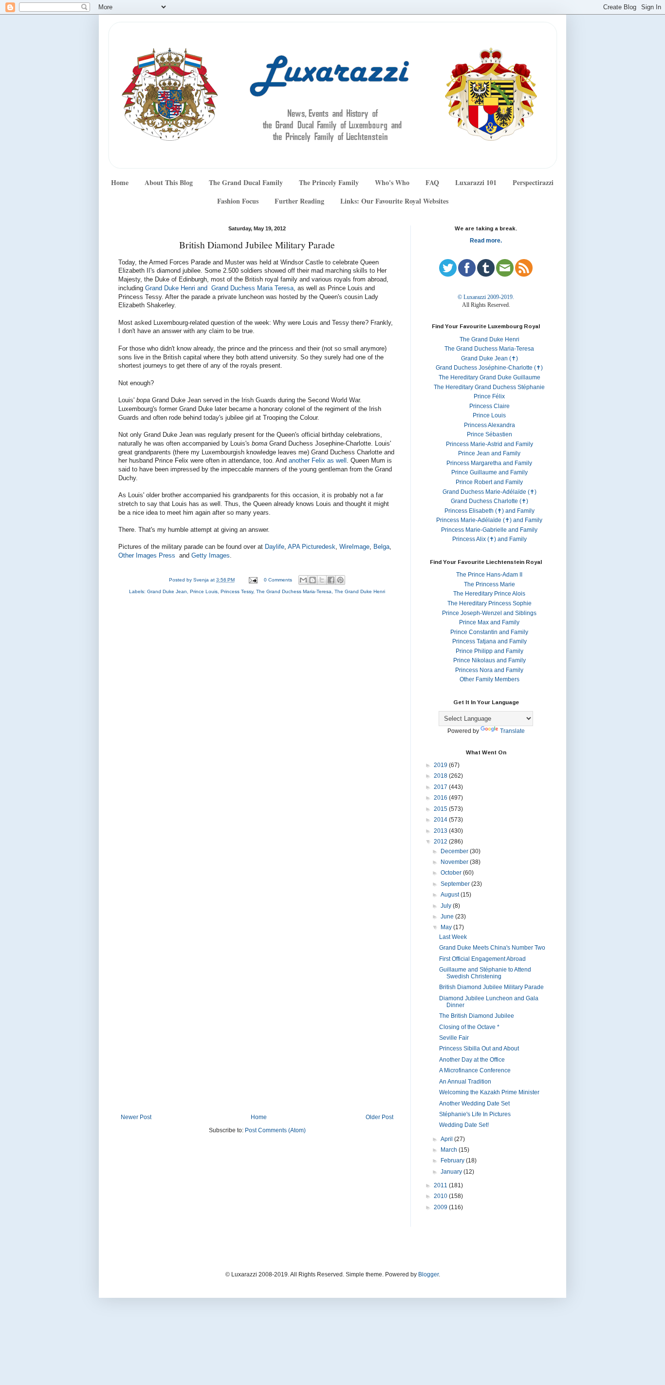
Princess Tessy (237, 591)
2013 (441, 831)
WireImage (354, 546)
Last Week (453, 937)
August (451, 895)
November (455, 862)
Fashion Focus (238, 201)
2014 (441, 820)
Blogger (428, 1274)
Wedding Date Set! (464, 1125)
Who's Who (392, 182)
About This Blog (169, 182)
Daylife (274, 546)
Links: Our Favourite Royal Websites (394, 201)
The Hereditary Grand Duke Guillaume (489, 377)
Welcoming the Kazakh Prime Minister (489, 1092)
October (452, 873)
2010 (441, 1196)
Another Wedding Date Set (474, 1103)
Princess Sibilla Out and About (479, 1048)
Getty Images (210, 555)
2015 (441, 809)
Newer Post (136, 1117)
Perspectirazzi (533, 182)
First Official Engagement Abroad (482, 959)
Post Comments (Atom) (275, 1130)
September (456, 884)
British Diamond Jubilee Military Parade (491, 987)
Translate (512, 731)
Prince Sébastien (489, 434)
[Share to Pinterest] (340, 580)
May (447, 927)
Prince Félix (489, 396)
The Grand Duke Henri (359, 591)
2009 (441, 1207)
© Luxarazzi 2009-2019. (486, 297)
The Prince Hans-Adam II (489, 575)
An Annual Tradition (465, 1082)
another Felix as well (318, 460)
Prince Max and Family (489, 622)
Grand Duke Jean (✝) (489, 358)
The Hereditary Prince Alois (489, 594)
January (452, 1172)
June (448, 916)
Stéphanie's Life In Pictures (475, 1114)
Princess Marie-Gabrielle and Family (489, 530)
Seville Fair (454, 1038)
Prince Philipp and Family (489, 651)
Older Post (379, 1117)
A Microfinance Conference (475, 1070)
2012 (441, 841)
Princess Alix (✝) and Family (489, 539)
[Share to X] (322, 580)
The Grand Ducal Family (246, 182)
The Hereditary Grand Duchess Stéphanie (489, 387)
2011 (441, 1185)
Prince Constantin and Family (489, 632)
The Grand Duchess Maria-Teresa (294, 591)
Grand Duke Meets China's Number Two (492, 948)
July (447, 906)
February (453, 1160)
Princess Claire (489, 406)
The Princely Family (329, 182)
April (447, 1139)
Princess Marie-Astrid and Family (489, 444)
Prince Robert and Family (489, 482)
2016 (441, 798)
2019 (441, 765)
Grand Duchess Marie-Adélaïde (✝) (489, 492)
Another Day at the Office (472, 1060)
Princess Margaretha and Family (489, 463)
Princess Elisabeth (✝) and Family (489, 511)
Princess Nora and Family (489, 670)
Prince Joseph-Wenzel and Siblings (489, 613)
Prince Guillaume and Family (489, 472)
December (455, 851)
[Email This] (303, 580)
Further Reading (299, 201)
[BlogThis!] (312, 580)
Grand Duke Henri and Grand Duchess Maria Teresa (219, 288)
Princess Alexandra (489, 425)
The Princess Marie (489, 584)
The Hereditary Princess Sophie (489, 603)
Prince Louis (204, 591)
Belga (381, 546)
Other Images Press (146, 555)
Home (120, 182)
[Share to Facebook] (331, 580)
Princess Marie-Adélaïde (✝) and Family (489, 520)
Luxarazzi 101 (476, 182)
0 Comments (278, 579)
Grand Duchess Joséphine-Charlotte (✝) (489, 368)
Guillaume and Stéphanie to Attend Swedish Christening (485, 973)
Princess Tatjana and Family (489, 641)
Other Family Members (489, 679)
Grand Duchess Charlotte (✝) (489, 501)
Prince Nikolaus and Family (489, 660)
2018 (441, 776)
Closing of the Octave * (469, 1027)
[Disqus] (257, 732)
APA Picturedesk (311, 546)
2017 (441, 787)
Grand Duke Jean (167, 591)
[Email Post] (252, 579)
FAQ (432, 182)
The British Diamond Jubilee (476, 1016)
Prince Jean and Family (489, 453)
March (450, 1150)
